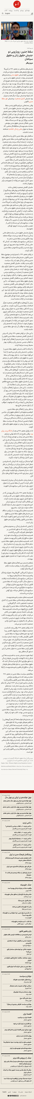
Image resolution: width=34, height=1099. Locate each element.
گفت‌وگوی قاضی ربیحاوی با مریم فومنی (17, 1080)
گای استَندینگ (22, 981)
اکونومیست (17, 915)
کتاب (5, 10)
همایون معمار (24, 1019)
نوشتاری (27, 10)
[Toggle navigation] (32, 13)
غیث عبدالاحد (18, 895)
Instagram (10, 1095)
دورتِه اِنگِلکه (17, 960)
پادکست (16, 10)
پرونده (11, 10)
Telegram (14, 1095)
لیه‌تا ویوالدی (19, 968)
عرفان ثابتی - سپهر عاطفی (21, 923)
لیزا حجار (19, 951)
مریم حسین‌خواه (21, 908)
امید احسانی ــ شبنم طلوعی (17, 802)
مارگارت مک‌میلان (24, 902)
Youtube (18, 1095)
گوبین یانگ (25, 999)
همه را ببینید (7, 795)
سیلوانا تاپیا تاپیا (19, 943)
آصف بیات (22, 993)
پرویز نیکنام (18, 860)
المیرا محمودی (17, 1072)
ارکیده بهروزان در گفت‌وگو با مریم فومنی (17, 1063)
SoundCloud (16, 1095)
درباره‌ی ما (15, 1092)
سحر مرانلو (17, 936)
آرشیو (9, 1092)
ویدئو (21, 10)
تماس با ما (20, 1092)
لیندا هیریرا (20, 987)
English (7, 13)
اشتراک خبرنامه (28, 1092)
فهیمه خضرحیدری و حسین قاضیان (18, 827)
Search (2, 13)
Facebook (12, 1095)
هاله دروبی (19, 889)
